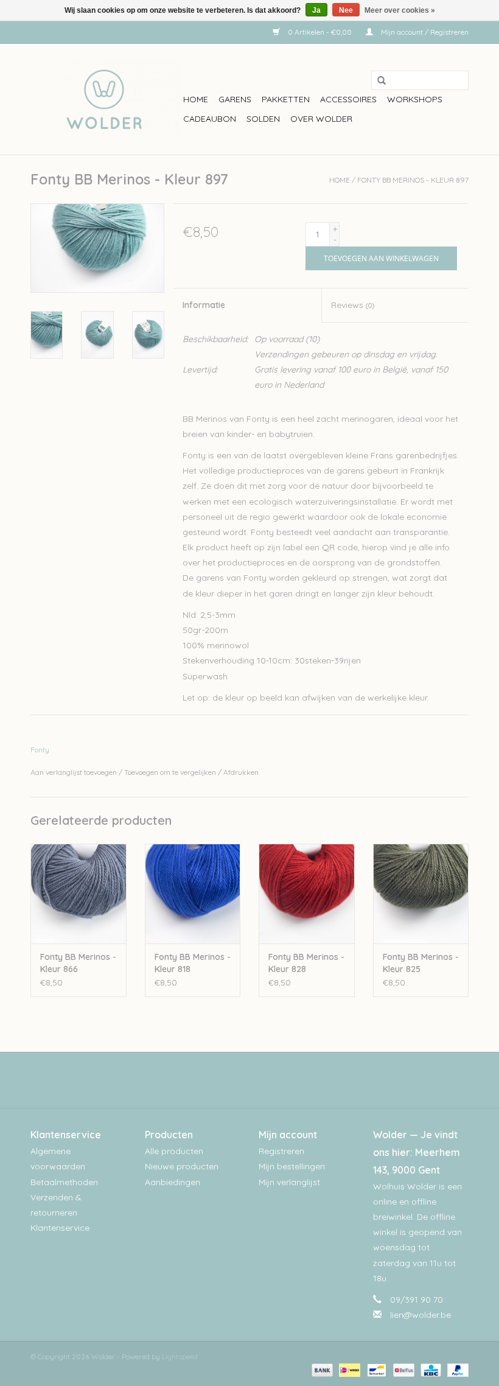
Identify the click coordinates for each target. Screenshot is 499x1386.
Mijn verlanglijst (289, 1182)
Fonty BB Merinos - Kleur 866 (78, 963)
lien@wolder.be (420, 1314)
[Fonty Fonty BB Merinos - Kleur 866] (78, 894)
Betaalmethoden (64, 1182)
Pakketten (286, 99)
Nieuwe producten (181, 1166)
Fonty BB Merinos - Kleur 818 (193, 963)
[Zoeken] (377, 81)
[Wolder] (105, 99)
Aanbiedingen (172, 1182)
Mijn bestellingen (292, 1166)
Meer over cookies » (400, 10)
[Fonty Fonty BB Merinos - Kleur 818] (193, 894)
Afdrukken (241, 772)
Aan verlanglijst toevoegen (73, 772)
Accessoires (348, 99)
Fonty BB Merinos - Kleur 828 (306, 963)
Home (195, 99)
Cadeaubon (209, 118)
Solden (263, 118)
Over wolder (321, 118)
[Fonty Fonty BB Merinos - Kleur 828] (307, 894)
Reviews (352, 304)
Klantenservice (59, 1227)
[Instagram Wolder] (260, 1080)
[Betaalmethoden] (321, 1369)
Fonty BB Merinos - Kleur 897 (413, 179)
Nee (346, 10)
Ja (316, 10)
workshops (414, 99)
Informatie (204, 304)
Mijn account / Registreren (424, 32)
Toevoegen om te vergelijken (171, 772)
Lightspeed (180, 1356)
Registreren (281, 1151)
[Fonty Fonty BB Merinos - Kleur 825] (421, 894)
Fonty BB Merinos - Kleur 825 (421, 963)
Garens (234, 99)
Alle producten (174, 1151)
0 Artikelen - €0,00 (320, 32)
